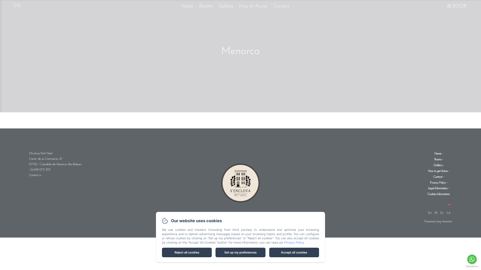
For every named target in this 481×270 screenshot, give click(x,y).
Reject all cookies (187, 252)
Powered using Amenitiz (438, 221)
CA (448, 212)
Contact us (35, 175)
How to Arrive (253, 6)
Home (187, 6)
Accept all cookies (294, 252)
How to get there (438, 170)
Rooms (206, 6)
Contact (281, 6)
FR (436, 212)
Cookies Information (438, 194)
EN (430, 212)
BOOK (459, 6)
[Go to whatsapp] (472, 259)
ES (441, 212)
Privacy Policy (438, 182)
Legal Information (438, 188)
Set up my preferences (240, 252)
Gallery (226, 6)
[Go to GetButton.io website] (472, 266)
